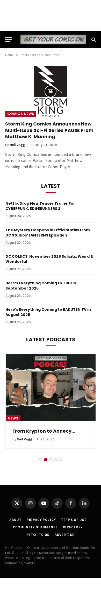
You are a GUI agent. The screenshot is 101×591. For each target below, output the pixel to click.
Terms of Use (73, 520)
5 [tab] (60, 459)
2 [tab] (45, 459)
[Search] (93, 39)
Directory (73, 527)
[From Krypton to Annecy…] (51, 387)
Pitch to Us (38, 535)
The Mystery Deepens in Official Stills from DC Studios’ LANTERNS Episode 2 (47, 232)
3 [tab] (50, 459)
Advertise (64, 535)
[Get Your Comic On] (53, 39)
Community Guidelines (35, 527)
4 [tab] (55, 459)
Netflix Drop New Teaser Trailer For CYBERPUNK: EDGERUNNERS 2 (40, 206)
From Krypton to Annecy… (43, 431)
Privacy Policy (41, 520)
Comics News (20, 113)
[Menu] (8, 39)
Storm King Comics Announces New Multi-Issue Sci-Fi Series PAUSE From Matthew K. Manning (49, 130)
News (13, 418)
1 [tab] (40, 459)
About (15, 520)
